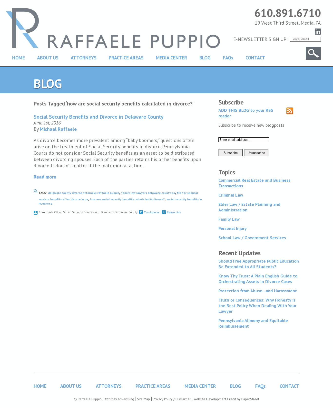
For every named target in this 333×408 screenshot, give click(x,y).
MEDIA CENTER (171, 58)
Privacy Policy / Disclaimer (172, 399)
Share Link (174, 212)
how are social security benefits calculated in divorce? (127, 199)
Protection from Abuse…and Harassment (257, 291)
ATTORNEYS (84, 58)
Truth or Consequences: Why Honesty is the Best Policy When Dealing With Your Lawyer (257, 305)
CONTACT (255, 58)
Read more (45, 177)
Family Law (229, 219)
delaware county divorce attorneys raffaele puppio (83, 193)
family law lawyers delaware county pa (148, 193)
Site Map (143, 399)
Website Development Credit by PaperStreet (226, 399)
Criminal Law (230, 195)
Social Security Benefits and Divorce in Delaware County (99, 116)
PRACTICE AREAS (126, 58)
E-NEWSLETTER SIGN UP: (260, 39)
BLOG (205, 58)
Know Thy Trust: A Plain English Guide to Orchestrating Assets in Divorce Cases (257, 278)
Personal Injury (232, 228)
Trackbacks (151, 212)
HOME (18, 58)
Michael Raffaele (58, 129)
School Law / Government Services (252, 237)
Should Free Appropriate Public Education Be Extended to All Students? (258, 263)
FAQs (228, 58)
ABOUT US (48, 58)
